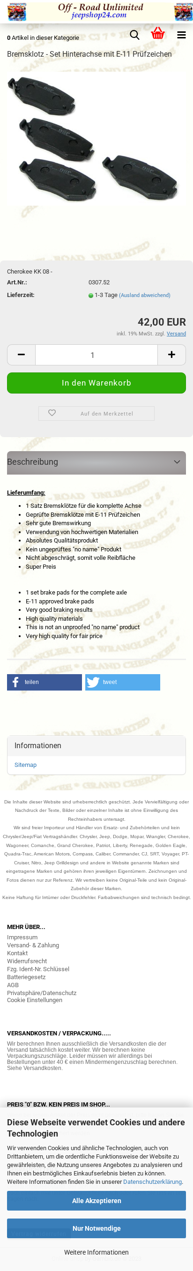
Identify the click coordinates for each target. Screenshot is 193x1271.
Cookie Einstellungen (34, 1000)
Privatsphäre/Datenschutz (41, 993)
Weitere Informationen (96, 1252)
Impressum (22, 937)
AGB (13, 985)
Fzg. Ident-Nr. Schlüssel (38, 969)
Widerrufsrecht (27, 961)
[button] (44, 682)
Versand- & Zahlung (33, 945)
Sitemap (26, 764)
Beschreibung (32, 462)
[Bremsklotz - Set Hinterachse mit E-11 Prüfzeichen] (96, 137)
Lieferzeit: (21, 294)
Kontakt (17, 953)
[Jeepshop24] (96, 11)
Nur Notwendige (97, 1228)
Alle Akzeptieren (96, 1200)
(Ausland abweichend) (145, 295)
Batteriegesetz (26, 977)
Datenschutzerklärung (152, 1181)
